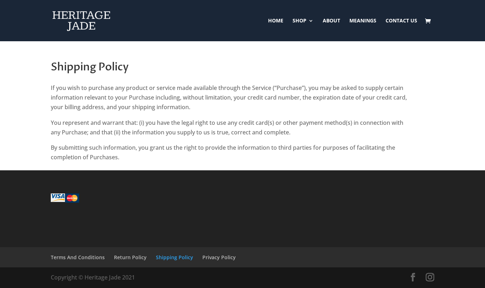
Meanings (362, 21)
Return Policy (130, 257)
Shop (299, 21)
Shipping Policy (174, 257)
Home (275, 21)
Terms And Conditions (78, 257)
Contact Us (401, 21)
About (331, 21)
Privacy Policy (219, 257)
